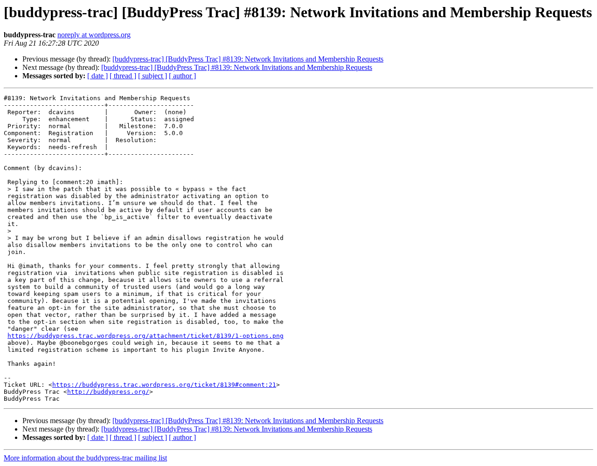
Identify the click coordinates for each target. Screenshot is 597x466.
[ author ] (182, 76)
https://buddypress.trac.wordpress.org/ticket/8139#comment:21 (164, 384)
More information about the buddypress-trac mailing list (85, 458)
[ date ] (97, 76)
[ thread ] (123, 76)
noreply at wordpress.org (94, 35)
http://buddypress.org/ (108, 391)
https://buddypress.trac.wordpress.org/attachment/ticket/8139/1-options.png (145, 335)
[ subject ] (152, 76)
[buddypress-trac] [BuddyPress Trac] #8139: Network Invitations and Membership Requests (247, 59)
